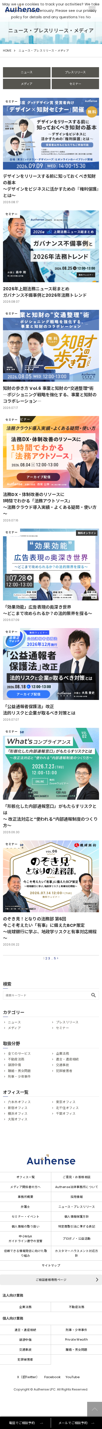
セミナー (75, 84)
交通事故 (62, 1065)
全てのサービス (19, 1053)
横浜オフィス (17, 1113)
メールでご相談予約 (72, 1423)
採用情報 (77, 1197)
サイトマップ (51, 1265)
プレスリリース (75, 72)
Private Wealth (76, 1339)
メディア (27, 84)
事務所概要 (25, 1197)
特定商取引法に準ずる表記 (76, 1226)
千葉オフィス (66, 1113)
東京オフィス (66, 1102)
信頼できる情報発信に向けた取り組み (25, 1253)
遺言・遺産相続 (67, 1059)
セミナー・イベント (25, 1216)
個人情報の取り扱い (25, 1226)
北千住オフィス (67, 1108)
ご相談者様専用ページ (51, 1280)
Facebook (52, 1377)
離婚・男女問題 (19, 1071)
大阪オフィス (17, 1119)
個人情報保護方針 (76, 1216)
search (94, 995)
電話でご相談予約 (22, 1423)
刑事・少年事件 (19, 1076)
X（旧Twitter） (28, 1377)
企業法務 (62, 1053)
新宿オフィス (17, 1108)
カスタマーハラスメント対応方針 (76, 1253)
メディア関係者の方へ (25, 1187)
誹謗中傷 (14, 1065)
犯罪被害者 (64, 1071)
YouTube (73, 1377)
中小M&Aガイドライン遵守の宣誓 (25, 1238)
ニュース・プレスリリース (76, 1207)
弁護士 (25, 1207)
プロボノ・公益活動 (76, 1238)
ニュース (27, 72)
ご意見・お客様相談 (76, 1177)
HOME (7, 51)
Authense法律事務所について (76, 1187)
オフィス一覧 (25, 1177)
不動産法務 (16, 1059)
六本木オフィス (19, 1102)
